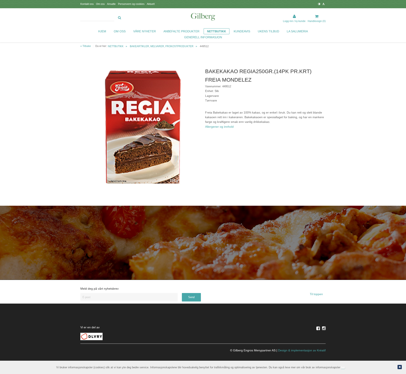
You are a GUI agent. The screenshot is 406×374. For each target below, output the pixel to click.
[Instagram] (324, 328)
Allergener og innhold (219, 126)
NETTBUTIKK (115, 46)
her (343, 367)
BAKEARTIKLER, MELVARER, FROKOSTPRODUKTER (161, 46)
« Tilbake (85, 46)
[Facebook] (318, 328)
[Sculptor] (203, 18)
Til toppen (317, 294)
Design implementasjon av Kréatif (302, 350)
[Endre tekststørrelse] (323, 4)
